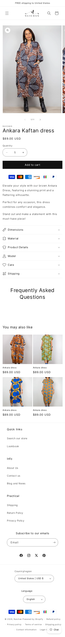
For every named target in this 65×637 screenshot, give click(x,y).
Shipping (12, 505)
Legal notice (46, 629)
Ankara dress (9, 367)
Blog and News (16, 483)
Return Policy (15, 512)
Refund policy (53, 619)
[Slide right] (40, 119)
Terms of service (33, 624)
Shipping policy (53, 624)
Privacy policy (14, 624)
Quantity (7, 145)
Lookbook (13, 446)
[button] (7, 13)
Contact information (26, 629)
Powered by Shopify (33, 619)
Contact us (13, 475)
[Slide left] (25, 119)
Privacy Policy (15, 520)
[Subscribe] (54, 542)
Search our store (17, 438)
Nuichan (18, 619)
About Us (12, 467)
